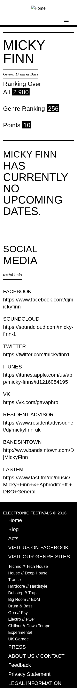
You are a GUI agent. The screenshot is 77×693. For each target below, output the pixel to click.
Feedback (19, 665)
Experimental (20, 632)
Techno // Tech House (28, 566)
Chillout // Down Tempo (29, 626)
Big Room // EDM (24, 599)
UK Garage (18, 639)
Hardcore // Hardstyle (27, 586)
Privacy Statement (29, 674)
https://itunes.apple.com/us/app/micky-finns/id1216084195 (37, 378)
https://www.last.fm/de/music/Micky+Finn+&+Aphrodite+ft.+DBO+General (37, 484)
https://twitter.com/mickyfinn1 (36, 354)
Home (15, 520)
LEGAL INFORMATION (34, 683)
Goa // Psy (18, 612)
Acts (13, 538)
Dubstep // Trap (22, 593)
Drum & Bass (27, 74)
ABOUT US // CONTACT (36, 656)
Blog (13, 529)
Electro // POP (21, 619)
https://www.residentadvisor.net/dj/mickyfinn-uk (38, 426)
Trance (14, 579)
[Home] (38, 8)
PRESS (17, 647)
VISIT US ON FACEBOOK (38, 547)
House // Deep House (27, 573)
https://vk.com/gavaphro (30, 402)
